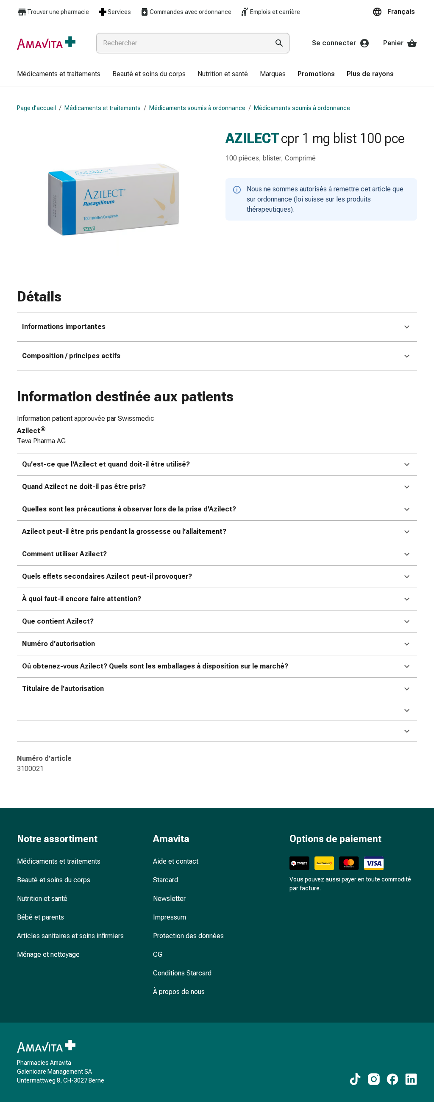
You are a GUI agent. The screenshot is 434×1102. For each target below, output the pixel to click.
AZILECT (252, 138)
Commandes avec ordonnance (190, 11)
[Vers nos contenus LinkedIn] (411, 1079)
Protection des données (188, 936)
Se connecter (334, 43)
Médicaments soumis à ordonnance (197, 108)
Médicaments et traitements (102, 108)
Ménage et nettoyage (48, 954)
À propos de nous (179, 992)
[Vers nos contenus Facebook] (392, 1079)
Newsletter (169, 899)
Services (119, 11)
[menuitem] (58, 74)
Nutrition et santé (42, 899)
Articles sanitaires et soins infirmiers (70, 936)
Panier (393, 43)
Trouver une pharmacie (58, 11)
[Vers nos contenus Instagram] (374, 1079)
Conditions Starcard (182, 973)
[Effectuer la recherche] (279, 43)
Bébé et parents (40, 917)
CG (157, 954)
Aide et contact (175, 861)
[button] (394, 12)
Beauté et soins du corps (53, 880)
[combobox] (181, 43)
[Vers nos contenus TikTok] (355, 1079)
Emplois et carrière (275, 11)
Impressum (169, 917)
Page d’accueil (36, 108)
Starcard (165, 880)
